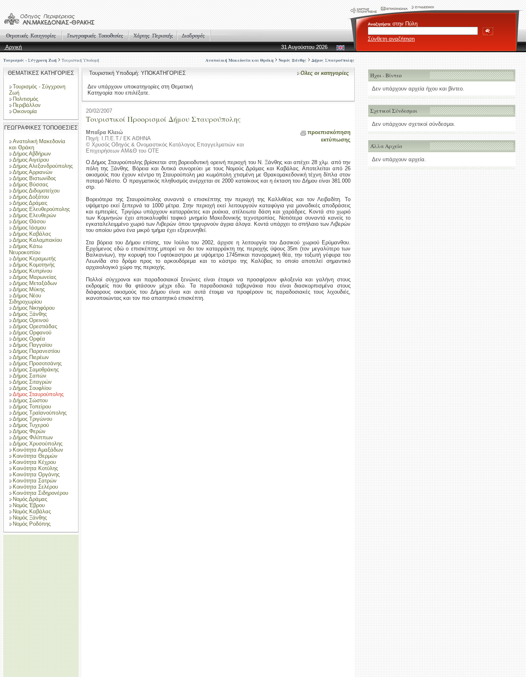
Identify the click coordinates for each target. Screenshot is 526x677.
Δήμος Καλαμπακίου (37, 240)
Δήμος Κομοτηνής (34, 265)
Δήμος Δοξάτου (31, 197)
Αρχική (13, 47)
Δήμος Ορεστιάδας (35, 326)
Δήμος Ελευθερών (34, 215)
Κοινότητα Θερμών (35, 456)
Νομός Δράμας (30, 499)
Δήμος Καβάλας (32, 234)
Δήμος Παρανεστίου (36, 351)
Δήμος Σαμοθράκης (36, 369)
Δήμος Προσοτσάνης (37, 363)
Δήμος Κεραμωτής (34, 258)
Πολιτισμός (25, 99)
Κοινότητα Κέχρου (34, 462)
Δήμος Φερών (29, 431)
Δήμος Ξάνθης (30, 314)
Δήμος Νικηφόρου (34, 308)
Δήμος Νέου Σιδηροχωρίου (25, 298)
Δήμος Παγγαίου (32, 345)
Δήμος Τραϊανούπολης (40, 413)
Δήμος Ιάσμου (29, 228)
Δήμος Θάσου (29, 221)
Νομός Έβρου (29, 505)
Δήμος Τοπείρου (32, 406)
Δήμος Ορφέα (29, 339)
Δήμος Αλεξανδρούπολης (43, 166)
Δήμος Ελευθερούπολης (41, 209)
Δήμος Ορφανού (32, 332)
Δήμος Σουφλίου (32, 388)
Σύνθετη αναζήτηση (391, 39)
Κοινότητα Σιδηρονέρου (40, 493)
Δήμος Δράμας (30, 203)
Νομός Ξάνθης (30, 518)
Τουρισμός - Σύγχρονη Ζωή (30, 60)
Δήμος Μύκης (29, 289)
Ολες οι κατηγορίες (324, 73)
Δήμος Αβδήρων (32, 154)
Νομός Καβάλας (32, 511)
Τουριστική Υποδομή (80, 60)
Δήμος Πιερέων (31, 357)
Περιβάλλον (27, 105)
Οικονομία (25, 111)
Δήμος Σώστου (30, 400)
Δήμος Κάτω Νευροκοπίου (25, 249)
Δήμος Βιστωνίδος (34, 178)
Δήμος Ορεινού (30, 320)
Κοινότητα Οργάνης (36, 474)
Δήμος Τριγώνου (32, 419)
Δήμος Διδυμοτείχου (36, 191)
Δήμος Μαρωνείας (34, 277)
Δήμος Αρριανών (33, 172)
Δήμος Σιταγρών (32, 382)
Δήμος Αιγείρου (31, 160)
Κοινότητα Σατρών (35, 481)
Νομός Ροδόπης (32, 524)
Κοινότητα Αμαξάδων (38, 450)
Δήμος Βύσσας (30, 184)
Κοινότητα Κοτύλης (35, 468)
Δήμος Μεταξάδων (35, 283)
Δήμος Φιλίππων (33, 437)
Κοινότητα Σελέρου (35, 487)
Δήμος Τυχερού (31, 425)
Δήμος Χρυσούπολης (37, 444)
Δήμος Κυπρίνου (32, 271)
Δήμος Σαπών (29, 376)
